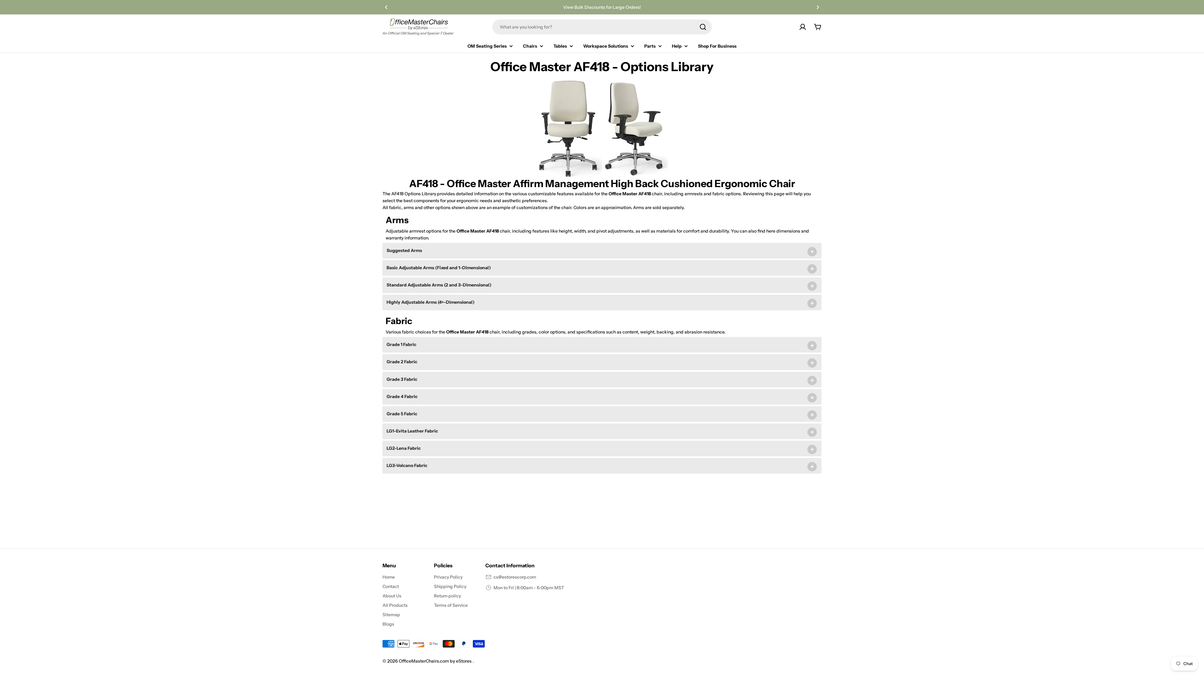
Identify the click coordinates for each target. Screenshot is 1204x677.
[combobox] (602, 26)
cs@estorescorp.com (515, 577)
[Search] (703, 27)
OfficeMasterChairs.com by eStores (436, 661)
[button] (386, 7)
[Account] (802, 27)
